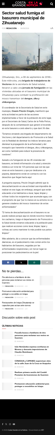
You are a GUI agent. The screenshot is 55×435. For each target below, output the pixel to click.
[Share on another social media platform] (47, 262)
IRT (42, 430)
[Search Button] (51, 4)
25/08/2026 (19, 297)
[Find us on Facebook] (2, 424)
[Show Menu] (3, 4)
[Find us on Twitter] (6, 424)
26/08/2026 (19, 286)
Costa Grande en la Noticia (17, 430)
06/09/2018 (24, 28)
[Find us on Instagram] (10, 424)
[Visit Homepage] (27, 4)
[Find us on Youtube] (14, 424)
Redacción (11, 28)
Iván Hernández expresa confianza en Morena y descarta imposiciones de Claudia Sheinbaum (32, 349)
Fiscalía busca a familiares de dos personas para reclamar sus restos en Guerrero (18, 280)
